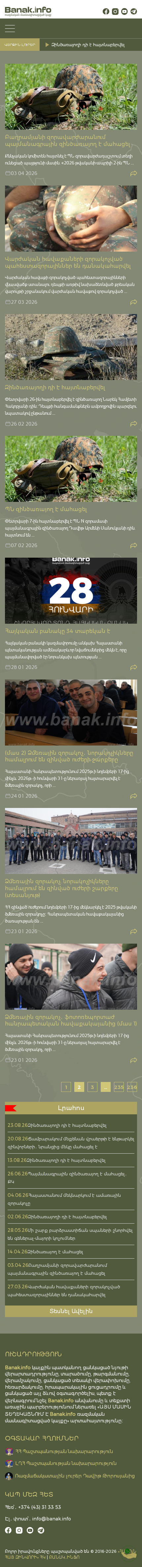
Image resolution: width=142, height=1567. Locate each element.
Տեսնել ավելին (71, 1311)
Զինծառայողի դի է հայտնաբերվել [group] (88, 44)
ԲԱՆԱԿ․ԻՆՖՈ (64, 1557)
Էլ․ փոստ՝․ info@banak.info (38, 1519)
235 (119, 1087)
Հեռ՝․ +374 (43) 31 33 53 (33, 1507)
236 (132, 1087)
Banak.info (63, 1414)
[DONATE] (129, 1554)
